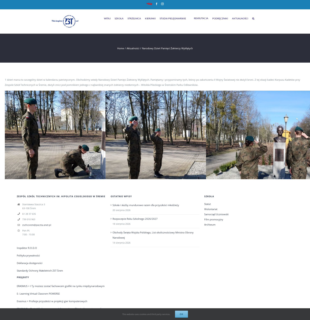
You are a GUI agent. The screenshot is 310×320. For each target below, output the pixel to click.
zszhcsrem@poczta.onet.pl (36, 224)
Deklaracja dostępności (29, 263)
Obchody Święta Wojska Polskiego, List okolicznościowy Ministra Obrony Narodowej (153, 235)
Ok (181, 314)
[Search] (253, 18)
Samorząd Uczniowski (216, 214)
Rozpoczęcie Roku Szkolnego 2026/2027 (135, 218)
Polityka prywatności (28, 255)
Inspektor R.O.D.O (27, 247)
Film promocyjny (213, 219)
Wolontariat (210, 209)
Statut (207, 204)
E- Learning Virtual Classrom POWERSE (38, 293)
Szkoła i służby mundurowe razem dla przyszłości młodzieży (146, 205)
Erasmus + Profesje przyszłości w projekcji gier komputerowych (52, 301)
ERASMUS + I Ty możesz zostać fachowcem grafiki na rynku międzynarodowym (61, 286)
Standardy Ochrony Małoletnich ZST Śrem (40, 270)
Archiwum (210, 224)
